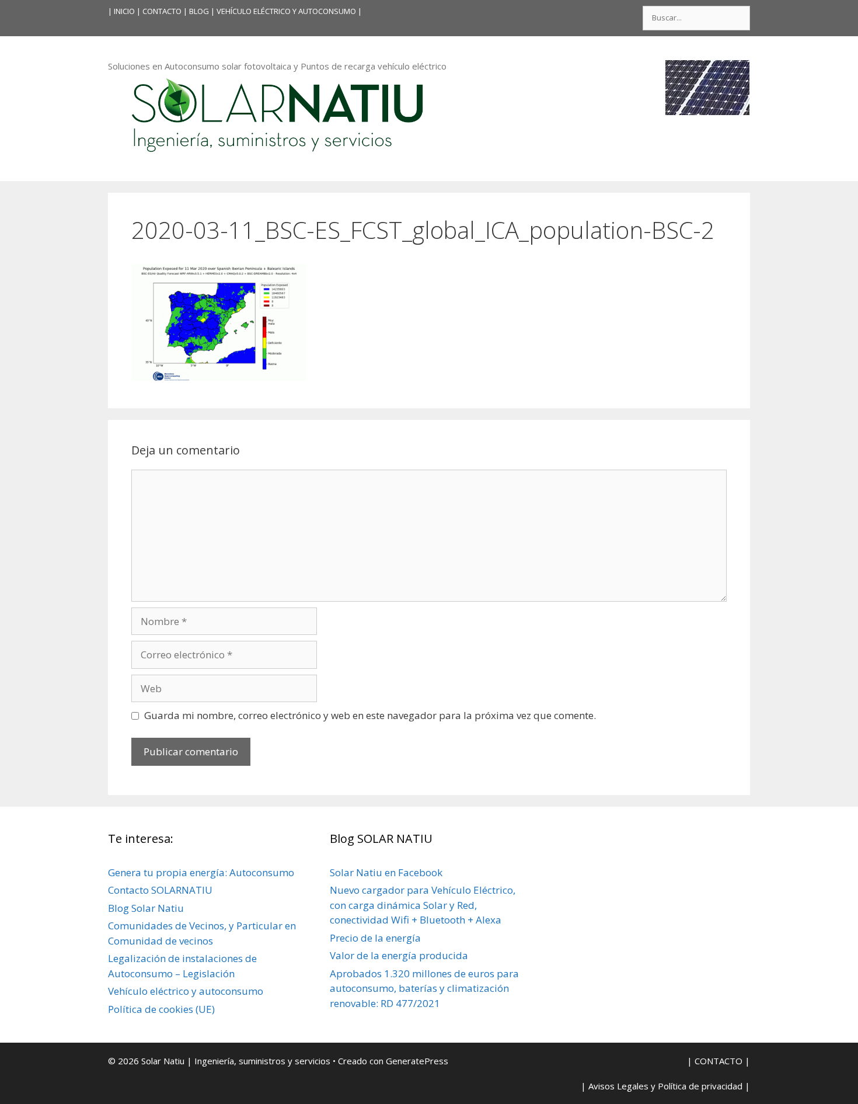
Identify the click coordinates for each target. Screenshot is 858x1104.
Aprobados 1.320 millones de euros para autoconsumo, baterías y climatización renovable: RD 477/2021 (424, 988)
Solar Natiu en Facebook (386, 872)
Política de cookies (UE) (161, 1009)
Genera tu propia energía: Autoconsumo (201, 872)
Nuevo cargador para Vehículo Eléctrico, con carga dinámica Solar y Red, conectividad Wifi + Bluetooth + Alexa (422, 904)
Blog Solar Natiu (146, 908)
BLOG (199, 11)
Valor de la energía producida (399, 955)
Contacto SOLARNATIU (160, 890)
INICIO (124, 11)
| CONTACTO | (162, 11)
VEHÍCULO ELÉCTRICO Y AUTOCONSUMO (286, 11)
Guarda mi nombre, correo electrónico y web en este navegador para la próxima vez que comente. (370, 715)
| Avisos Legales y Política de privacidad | (665, 1086)
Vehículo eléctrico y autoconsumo (185, 991)
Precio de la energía (375, 938)
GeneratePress (417, 1061)
